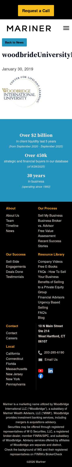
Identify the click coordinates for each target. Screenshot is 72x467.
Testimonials (15, 276)
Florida (11, 363)
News (10, 230)
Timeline (12, 225)
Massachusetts (16, 368)
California (13, 353)
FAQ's (42, 312)
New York (13, 379)
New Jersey (14, 374)
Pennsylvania (15, 384)
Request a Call (36, 10)
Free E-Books (47, 266)
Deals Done (14, 271)
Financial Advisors (51, 297)
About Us (12, 215)
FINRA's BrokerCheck (48, 454)
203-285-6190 (54, 352)
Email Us (51, 359)
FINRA (37, 436)
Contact (11, 333)
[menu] (66, 27)
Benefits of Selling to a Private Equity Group (51, 286)
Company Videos (50, 261)
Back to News (14, 42)
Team (10, 220)
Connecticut (14, 358)
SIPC (45, 436)
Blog (41, 317)
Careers (11, 338)
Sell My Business (50, 215)
